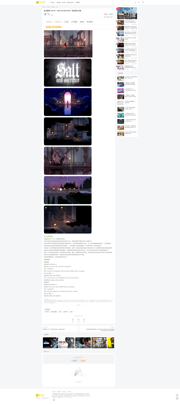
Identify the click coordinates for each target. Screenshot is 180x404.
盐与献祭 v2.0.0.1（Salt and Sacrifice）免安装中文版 (62, 10)
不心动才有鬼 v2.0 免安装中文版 (130, 38)
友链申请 (54, 391)
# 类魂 (71, 311)
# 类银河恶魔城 (54, 311)
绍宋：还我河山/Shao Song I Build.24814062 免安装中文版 (131, 62)
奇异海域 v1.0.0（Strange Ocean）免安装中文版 (130, 90)
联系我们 (64, 391)
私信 (111, 14)
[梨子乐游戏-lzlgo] (40, 395)
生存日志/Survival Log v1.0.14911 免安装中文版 (130, 21)
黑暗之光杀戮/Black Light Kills (130, 102)
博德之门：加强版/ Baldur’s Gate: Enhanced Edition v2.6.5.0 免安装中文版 (131, 97)
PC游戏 (48, 7)
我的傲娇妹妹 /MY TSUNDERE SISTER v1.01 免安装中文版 (130, 67)
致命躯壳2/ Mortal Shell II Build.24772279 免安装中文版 (131, 45)
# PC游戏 (47, 311)
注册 (83, 360)
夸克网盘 (54, 27)
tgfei (48, 13)
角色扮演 (53, 7)
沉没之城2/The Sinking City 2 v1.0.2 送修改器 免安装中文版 (131, 50)
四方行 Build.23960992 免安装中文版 (130, 132)
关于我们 (69, 391)
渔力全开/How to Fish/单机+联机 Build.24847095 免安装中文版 (131, 33)
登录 (75, 360)
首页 (44, 7)
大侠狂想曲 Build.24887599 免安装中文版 (131, 55)
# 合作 (60, 311)
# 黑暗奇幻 (66, 311)
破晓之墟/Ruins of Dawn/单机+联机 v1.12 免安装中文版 (131, 27)
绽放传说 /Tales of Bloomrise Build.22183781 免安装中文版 (130, 115)
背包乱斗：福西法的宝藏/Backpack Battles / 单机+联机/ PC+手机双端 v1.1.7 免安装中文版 (131, 128)
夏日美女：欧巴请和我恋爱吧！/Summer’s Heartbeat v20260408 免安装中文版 (131, 79)
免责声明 (59, 391)
